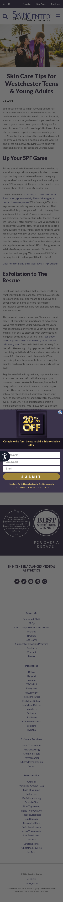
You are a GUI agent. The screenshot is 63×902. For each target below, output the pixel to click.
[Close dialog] (60, 412)
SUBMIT (31, 476)
